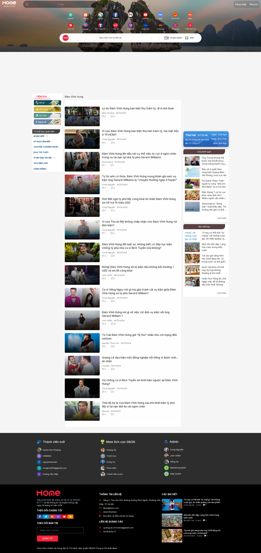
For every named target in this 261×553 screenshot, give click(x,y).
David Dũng (107, 162)
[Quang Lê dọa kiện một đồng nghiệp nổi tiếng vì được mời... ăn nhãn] (82, 365)
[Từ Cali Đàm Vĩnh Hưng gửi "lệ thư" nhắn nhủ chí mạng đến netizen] (82, 343)
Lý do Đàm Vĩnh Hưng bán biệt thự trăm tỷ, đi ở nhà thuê (138, 108)
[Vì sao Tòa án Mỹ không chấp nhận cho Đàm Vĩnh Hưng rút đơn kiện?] (82, 230)
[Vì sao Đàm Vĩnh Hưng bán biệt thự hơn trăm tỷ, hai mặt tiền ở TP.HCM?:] (82, 139)
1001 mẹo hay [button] (41, 163)
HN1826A (47, 456)
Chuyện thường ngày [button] (46, 147)
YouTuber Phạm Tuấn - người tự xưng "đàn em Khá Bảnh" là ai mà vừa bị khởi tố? (213, 185)
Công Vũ (111, 462)
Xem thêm (221, 218)
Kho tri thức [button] (41, 152)
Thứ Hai (190, 135)
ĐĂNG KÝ (47, 538)
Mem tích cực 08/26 (120, 442)
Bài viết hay (204, 226)
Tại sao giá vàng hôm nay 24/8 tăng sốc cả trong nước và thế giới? (214, 258)
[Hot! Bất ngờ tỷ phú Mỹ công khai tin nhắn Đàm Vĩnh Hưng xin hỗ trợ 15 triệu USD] (82, 207)
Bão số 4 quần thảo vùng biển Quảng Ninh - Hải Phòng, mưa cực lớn (214, 172)
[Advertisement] (130, 74)
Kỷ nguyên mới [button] (42, 141)
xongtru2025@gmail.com (54, 468)
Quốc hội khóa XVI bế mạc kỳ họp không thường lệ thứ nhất (213, 270)
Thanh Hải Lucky (114, 474)
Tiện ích (41, 96)
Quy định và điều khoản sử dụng (118, 516)
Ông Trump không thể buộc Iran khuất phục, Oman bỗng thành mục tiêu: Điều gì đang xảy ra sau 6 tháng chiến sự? (214, 163)
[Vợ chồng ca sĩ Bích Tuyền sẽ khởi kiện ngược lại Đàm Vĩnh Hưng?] (82, 388)
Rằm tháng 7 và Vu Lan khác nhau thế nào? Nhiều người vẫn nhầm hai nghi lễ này (214, 197)
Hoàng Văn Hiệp (50, 474)
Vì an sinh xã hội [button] (43, 157)
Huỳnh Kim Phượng (52, 450)
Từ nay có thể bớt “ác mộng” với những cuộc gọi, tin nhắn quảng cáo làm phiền (214, 237)
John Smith (107, 275)
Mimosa (105, 411)
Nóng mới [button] (39, 136)
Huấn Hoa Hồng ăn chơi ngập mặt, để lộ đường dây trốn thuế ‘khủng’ (214, 281)
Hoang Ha (111, 450)
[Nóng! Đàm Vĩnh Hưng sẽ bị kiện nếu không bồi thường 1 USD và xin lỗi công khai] (82, 275)
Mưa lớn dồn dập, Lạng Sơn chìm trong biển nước (214, 247)
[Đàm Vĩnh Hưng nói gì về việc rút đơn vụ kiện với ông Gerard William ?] (82, 320)
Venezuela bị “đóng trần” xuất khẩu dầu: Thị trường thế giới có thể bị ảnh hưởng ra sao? (214, 208)
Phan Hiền (111, 468)
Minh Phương (108, 113)
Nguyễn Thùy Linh (110, 343)
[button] (27, 4)
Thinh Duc (111, 456)
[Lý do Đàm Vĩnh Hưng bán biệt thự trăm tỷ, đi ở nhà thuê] (82, 116)
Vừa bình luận (204, 151)
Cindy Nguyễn (108, 139)
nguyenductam (50, 462)
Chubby (105, 366)
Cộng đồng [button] (40, 169)
